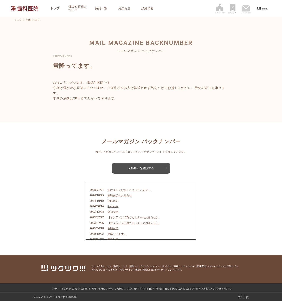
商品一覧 (101, 8)
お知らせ (124, 8)
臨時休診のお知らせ (120, 195)
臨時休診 (113, 200)
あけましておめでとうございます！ (129, 189)
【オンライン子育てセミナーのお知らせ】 (133, 217)
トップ (54, 8)
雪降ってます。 (117, 233)
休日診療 (113, 211)
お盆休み (113, 206)
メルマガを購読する (141, 168)
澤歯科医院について (77, 8)
